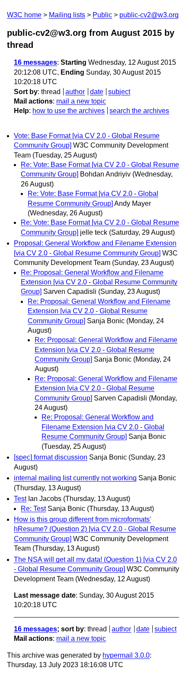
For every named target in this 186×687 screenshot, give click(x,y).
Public (102, 15)
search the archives (139, 110)
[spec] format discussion (50, 457)
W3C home (24, 15)
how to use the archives (68, 110)
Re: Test (33, 508)
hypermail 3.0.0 (126, 655)
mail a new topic (81, 101)
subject (119, 91)
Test (20, 498)
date (96, 91)
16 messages (35, 62)
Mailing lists (67, 15)
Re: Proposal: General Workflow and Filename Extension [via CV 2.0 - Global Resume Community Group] (99, 282)
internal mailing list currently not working (75, 478)
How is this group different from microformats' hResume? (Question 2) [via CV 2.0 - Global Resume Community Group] (95, 529)
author (75, 91)
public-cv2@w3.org (149, 15)
